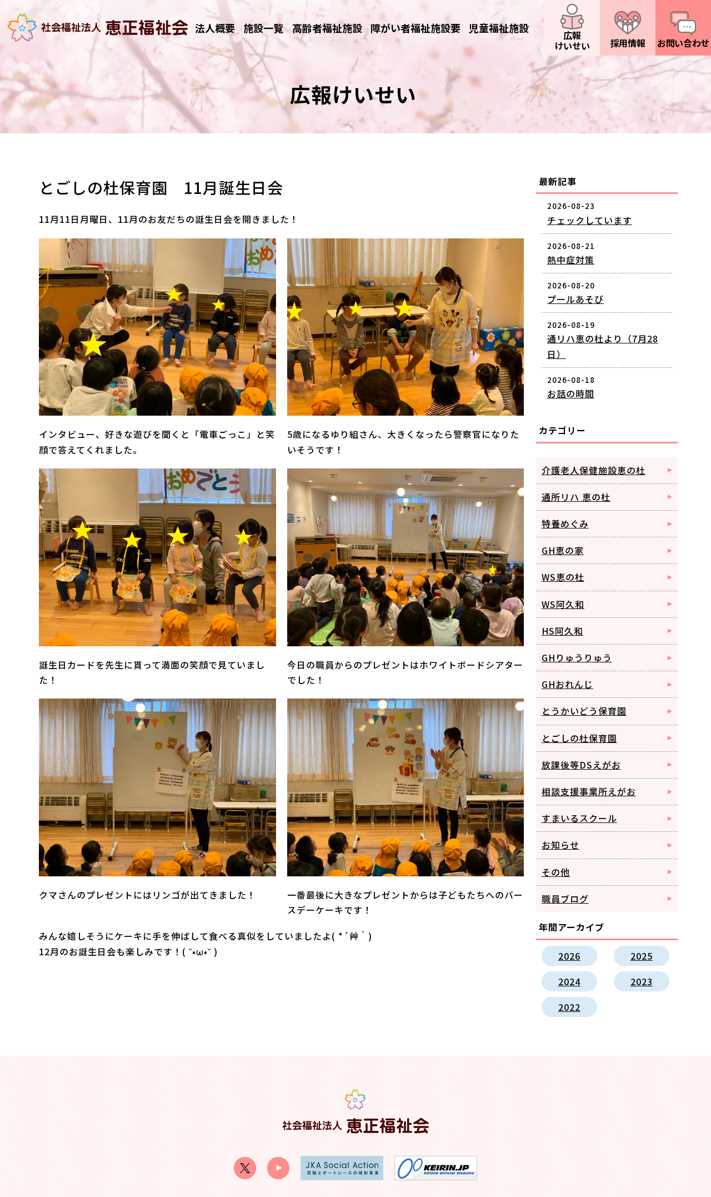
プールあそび (575, 299)
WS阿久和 (563, 604)
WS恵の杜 (563, 576)
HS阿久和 (562, 630)
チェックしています (589, 220)
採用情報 (627, 42)
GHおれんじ (567, 684)
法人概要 (215, 28)
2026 (569, 955)
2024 (569, 981)
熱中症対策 (570, 259)
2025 (641, 955)
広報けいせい (572, 39)
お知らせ (560, 844)
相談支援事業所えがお (589, 791)
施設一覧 (263, 28)
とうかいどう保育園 (584, 710)
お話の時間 (570, 393)
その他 (556, 872)
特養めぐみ (565, 523)
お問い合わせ (683, 42)
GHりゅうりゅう (577, 657)
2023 (641, 981)
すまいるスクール (579, 818)
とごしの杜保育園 (579, 738)
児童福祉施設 (499, 28)
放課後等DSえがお (581, 764)
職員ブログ (565, 898)
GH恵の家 (563, 550)
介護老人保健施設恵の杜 (593, 470)
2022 (569, 1007)
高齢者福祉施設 (327, 28)
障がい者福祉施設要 (415, 28)
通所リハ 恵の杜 (576, 496)
